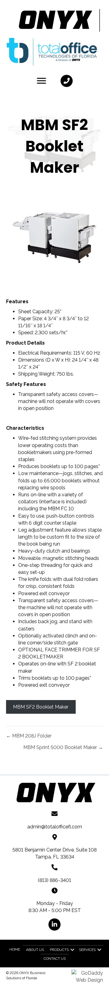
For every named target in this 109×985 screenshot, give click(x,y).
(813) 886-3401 (54, 880)
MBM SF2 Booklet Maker (40, 707)
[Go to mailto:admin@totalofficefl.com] (54, 813)
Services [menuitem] (87, 950)
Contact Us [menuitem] (55, 958)
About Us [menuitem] (35, 950)
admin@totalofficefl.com (54, 827)
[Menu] (41, 81)
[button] (67, 81)
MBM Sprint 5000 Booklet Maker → (63, 747)
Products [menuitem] (59, 950)
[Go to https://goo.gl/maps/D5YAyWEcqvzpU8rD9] (54, 836)
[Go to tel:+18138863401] (54, 866)
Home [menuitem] (14, 949)
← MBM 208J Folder (28, 736)
